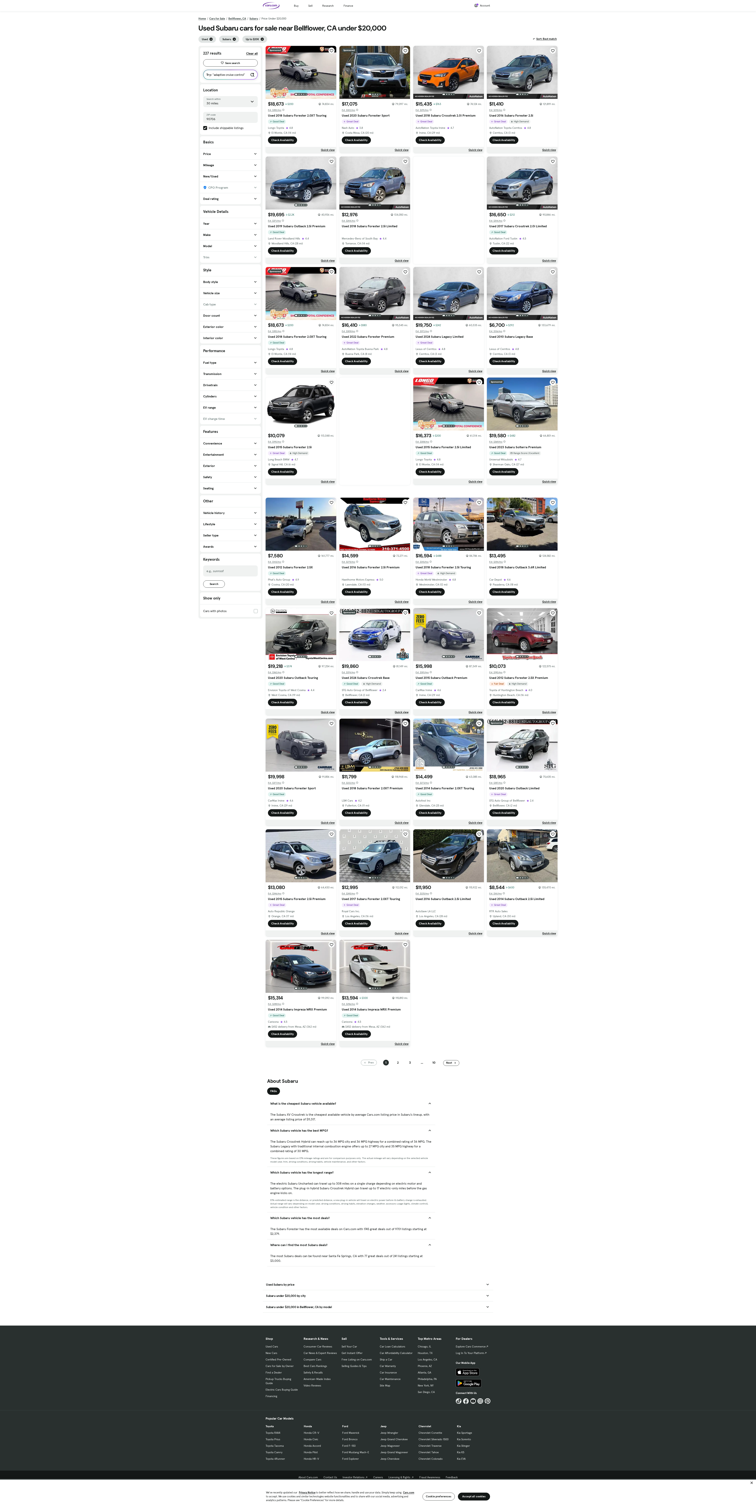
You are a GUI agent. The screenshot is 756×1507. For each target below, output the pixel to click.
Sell (310, 5)
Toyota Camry (274, 1452)
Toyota (270, 1426)
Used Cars (272, 1346)
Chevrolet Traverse (430, 1446)
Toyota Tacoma (275, 1446)
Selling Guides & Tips (354, 1366)
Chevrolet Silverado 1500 (433, 1439)
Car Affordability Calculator (396, 1353)
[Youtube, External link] (473, 1401)
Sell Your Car (349, 1346)
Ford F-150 (349, 1446)
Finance (348, 5)
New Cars (271, 1353)
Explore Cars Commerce (471, 1346)
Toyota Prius (273, 1439)
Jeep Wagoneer (390, 1446)
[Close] (751, 1482)
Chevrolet (425, 1426)
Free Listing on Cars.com (357, 1359)
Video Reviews (312, 1385)
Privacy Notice (307, 1492)
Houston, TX (425, 1353)
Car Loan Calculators (392, 1346)
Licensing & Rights (399, 1477)
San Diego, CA (426, 1392)
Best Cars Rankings (315, 1366)
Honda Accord (312, 1446)
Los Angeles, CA (427, 1359)
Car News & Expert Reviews (320, 1353)
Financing (271, 1396)
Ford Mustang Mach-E (355, 1452)
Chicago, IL (424, 1346)
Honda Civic (311, 1439)
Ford (345, 1426)
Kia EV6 (461, 1459)
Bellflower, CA (237, 18)
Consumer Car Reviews (318, 1346)
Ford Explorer (350, 1459)
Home (202, 18)
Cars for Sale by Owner (280, 1366)
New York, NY (426, 1385)
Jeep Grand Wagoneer (394, 1452)
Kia (459, 1426)
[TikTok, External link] (458, 1401)
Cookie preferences (438, 1496)
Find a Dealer (274, 1372)
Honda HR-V (311, 1459)
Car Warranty (388, 1366)
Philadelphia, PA (427, 1379)
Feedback (452, 1477)
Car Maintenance (390, 1379)
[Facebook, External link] (466, 1401)
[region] (378, 1493)
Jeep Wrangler (389, 1433)
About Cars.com (308, 1477)
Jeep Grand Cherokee (394, 1439)
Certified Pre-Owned (278, 1359)
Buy (296, 5)
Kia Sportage (464, 1433)
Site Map (385, 1385)
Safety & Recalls (313, 1372)
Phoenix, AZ (425, 1366)
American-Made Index (317, 1379)
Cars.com (408, 1492)
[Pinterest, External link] (487, 1401)
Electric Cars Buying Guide (282, 1389)
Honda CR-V (311, 1433)
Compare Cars (312, 1359)
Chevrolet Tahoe (429, 1452)
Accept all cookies (474, 1496)
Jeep (383, 1426)
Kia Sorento (464, 1439)
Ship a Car (386, 1359)
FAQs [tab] (273, 1091)
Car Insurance (388, 1372)
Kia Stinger (463, 1446)
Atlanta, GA (424, 1372)
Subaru (253, 18)
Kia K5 (460, 1452)
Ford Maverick (350, 1433)
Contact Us (330, 1477)
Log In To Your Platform (470, 1353)
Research (328, 5)
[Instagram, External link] (480, 1401)
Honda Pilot (311, 1452)
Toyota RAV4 (273, 1433)
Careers (378, 1477)
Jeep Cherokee (389, 1459)
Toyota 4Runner (275, 1459)
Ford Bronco (350, 1439)
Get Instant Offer (352, 1353)
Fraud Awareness (429, 1477)
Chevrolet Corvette (430, 1433)
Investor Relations (353, 1477)
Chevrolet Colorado (431, 1459)
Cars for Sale (217, 18)
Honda (308, 1426)
